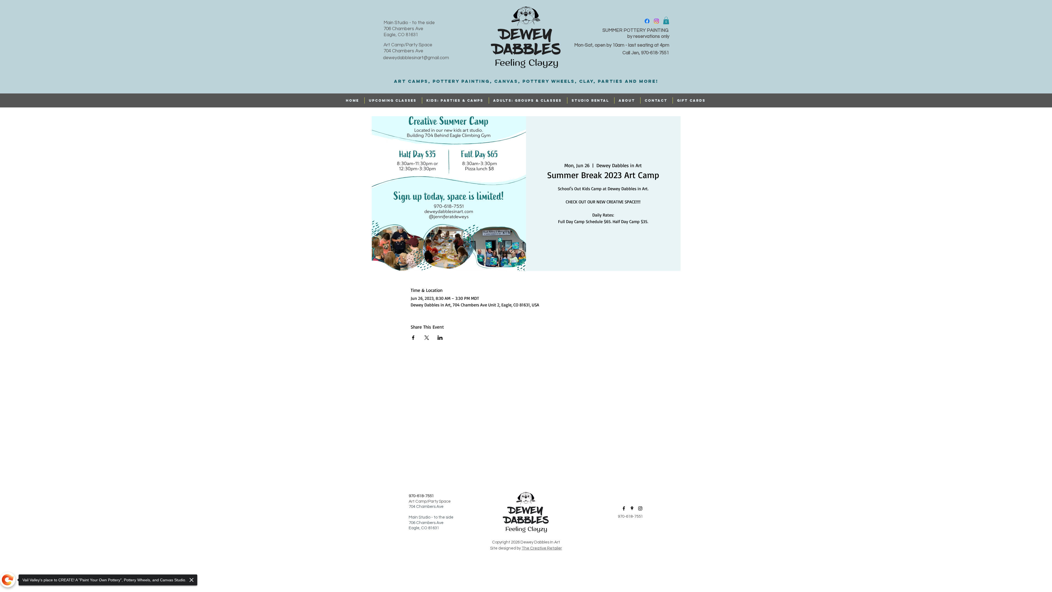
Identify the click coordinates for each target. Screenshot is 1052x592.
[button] (666, 20)
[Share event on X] (426, 337)
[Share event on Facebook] (413, 337)
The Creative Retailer (542, 548)
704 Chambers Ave (403, 51)
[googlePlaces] (632, 508)
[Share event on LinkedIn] (440, 337)
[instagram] (656, 21)
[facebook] (647, 21)
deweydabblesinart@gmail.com (416, 57)
